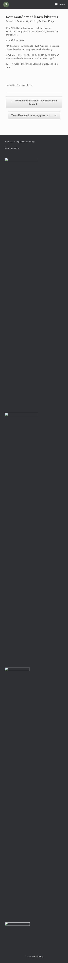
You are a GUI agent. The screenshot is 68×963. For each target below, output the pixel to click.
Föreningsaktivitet (24, 84)
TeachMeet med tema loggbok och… (34, 115)
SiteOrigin (38, 956)
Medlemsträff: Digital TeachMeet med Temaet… (34, 102)
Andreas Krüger (47, 21)
